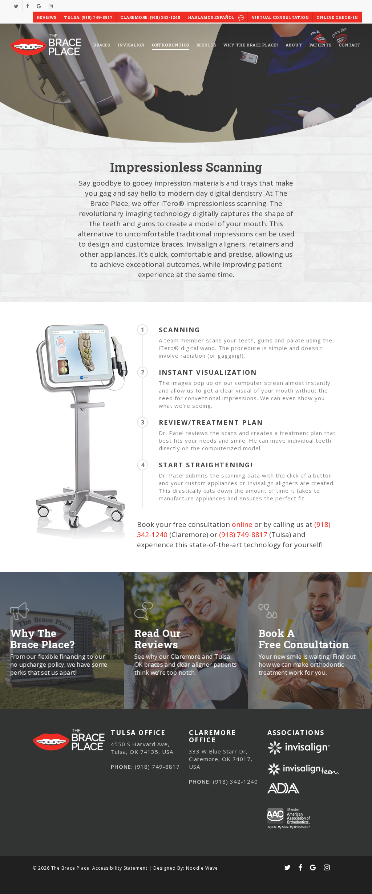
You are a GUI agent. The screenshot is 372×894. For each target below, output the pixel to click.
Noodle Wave (202, 868)
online (242, 524)
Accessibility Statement (119, 868)
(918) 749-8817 (243, 534)
